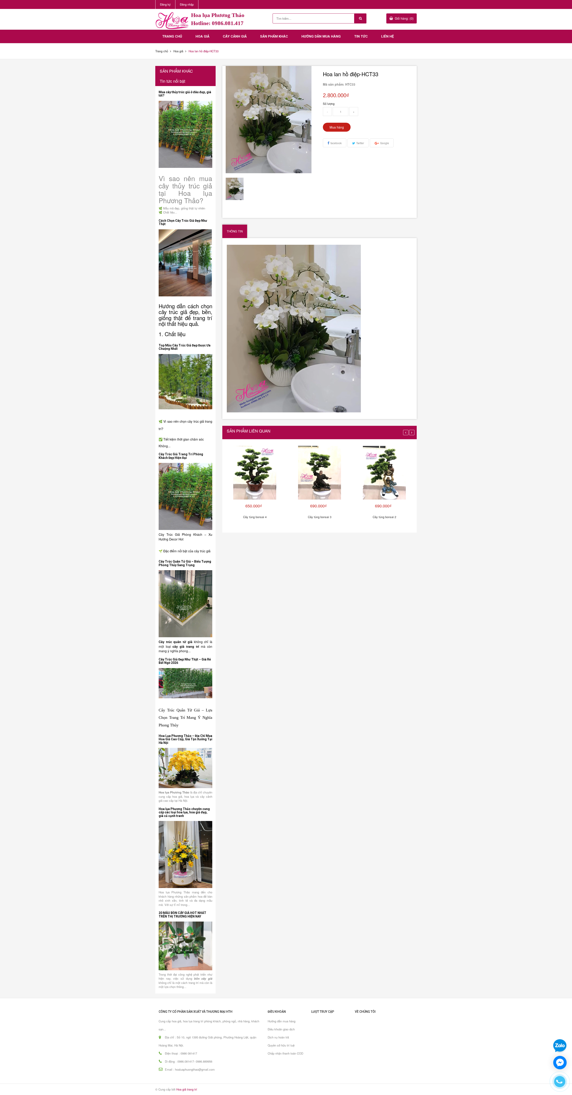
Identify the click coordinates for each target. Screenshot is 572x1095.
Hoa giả (202, 36)
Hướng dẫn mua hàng (321, 36)
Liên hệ (387, 36)
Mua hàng (337, 127)
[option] (237, 189)
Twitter (360, 143)
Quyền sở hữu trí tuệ (281, 1045)
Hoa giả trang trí (186, 1089)
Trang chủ (172, 36)
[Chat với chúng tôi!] (560, 1062)
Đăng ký (165, 4)
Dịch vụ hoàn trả (278, 1037)
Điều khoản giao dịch (281, 1029)
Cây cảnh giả (235, 36)
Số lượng (328, 103)
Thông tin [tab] (235, 231)
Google (384, 143)
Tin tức (361, 36)
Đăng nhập (187, 4)
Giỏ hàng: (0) (404, 18)
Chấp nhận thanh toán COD (285, 1053)
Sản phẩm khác (274, 36)
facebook (336, 143)
